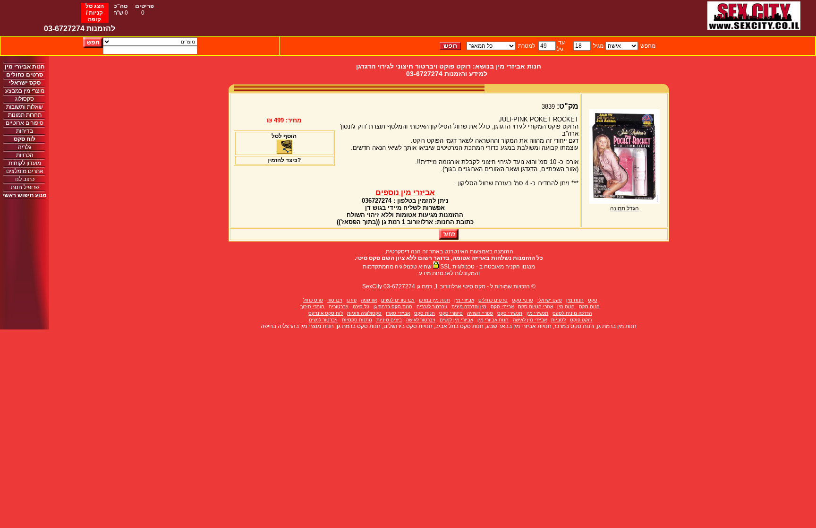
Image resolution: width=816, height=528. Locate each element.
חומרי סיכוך (312, 306)
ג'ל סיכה (361, 306)
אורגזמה (369, 300)
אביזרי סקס (502, 306)
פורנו (352, 300)
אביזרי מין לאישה (530, 319)
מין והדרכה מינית (468, 306)
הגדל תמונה (624, 208)
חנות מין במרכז (434, 300)
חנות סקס (589, 306)
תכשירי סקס (509, 313)
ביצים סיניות (389, 319)
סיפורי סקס (451, 313)
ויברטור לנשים (323, 319)
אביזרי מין (464, 300)
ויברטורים (338, 306)
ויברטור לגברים (431, 306)
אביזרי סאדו (398, 313)
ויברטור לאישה (420, 319)
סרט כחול (313, 300)
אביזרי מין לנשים (456, 319)
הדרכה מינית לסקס (572, 313)
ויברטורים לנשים (398, 300)
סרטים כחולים (493, 300)
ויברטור (334, 300)
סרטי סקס (522, 300)
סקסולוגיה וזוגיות (364, 313)
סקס (592, 300)
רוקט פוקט (581, 319)
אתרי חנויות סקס (535, 306)
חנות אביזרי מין (493, 319)
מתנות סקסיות (357, 319)
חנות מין (575, 300)
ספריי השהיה (480, 313)
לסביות (558, 319)
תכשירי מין (537, 313)
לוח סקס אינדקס (325, 313)
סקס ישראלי (549, 300)
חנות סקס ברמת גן (393, 306)
